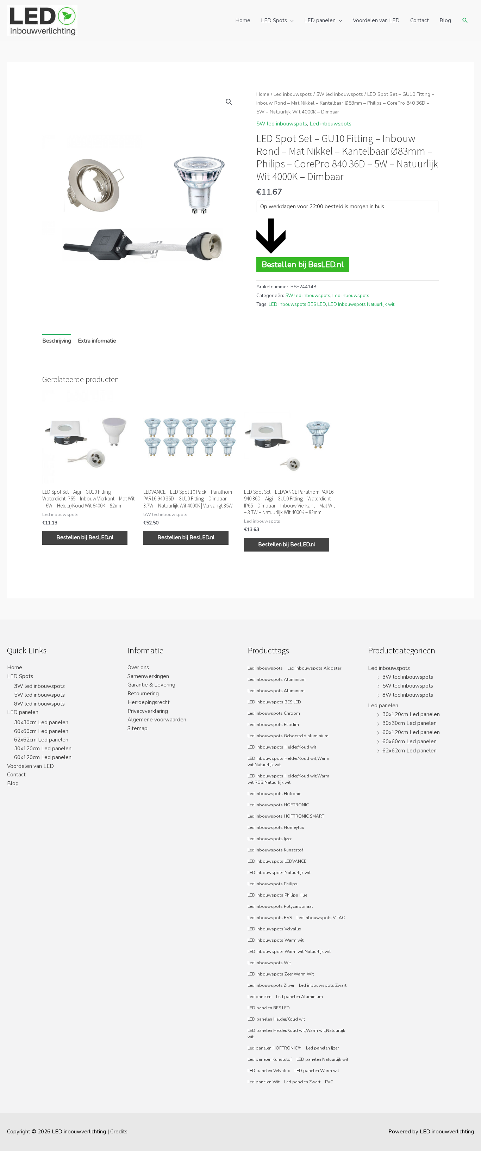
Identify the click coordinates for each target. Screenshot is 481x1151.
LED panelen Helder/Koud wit (276, 1019)
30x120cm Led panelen (42, 748)
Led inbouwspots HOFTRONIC (278, 805)
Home (242, 20)
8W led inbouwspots (39, 703)
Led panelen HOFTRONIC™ (274, 1048)
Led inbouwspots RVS (270, 918)
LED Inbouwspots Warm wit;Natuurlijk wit (289, 951)
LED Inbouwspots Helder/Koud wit (282, 747)
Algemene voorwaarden (156, 719)
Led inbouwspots (293, 94)
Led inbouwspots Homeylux (276, 827)
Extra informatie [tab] (97, 340)
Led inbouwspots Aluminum (276, 691)
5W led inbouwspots (339, 94)
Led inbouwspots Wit (269, 963)
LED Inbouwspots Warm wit (276, 940)
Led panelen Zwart (302, 1082)
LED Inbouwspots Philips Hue (277, 895)
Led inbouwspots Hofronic (274, 793)
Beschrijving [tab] (56, 340)
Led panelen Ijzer (322, 1048)
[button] (229, 102)
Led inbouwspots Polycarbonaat (280, 906)
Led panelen (259, 996)
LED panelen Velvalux (269, 1070)
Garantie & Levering (151, 684)
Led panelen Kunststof (270, 1059)
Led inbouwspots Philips (273, 884)
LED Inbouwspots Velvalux (274, 929)
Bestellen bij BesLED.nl (303, 264)
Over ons (138, 667)
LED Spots (274, 20)
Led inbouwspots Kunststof (275, 850)
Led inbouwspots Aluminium (277, 679)
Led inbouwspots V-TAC (320, 918)
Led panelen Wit (264, 1082)
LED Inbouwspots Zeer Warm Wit (281, 974)
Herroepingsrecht (148, 702)
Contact (419, 20)
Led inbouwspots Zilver (271, 985)
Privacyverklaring (147, 711)
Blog (445, 20)
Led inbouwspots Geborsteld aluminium (288, 736)
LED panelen (320, 20)
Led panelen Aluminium (299, 996)
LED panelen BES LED (269, 1008)
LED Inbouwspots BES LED (297, 304)
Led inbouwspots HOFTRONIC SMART (286, 816)
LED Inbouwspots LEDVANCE (277, 861)
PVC (329, 1082)
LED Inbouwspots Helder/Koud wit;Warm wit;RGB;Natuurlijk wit (288, 779)
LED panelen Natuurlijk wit (322, 1059)
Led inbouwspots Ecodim (273, 724)
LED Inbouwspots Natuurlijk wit (361, 304)
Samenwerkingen (148, 676)
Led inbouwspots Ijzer (270, 839)
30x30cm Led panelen (41, 722)
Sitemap (137, 728)
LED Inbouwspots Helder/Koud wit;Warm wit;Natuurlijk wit (288, 762)
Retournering (143, 693)
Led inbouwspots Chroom (274, 713)
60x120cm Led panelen (42, 757)
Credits (118, 1131)
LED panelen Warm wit (316, 1070)
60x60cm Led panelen (41, 731)
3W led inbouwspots (39, 686)
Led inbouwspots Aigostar (314, 668)
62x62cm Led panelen (41, 739)
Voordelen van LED (376, 20)
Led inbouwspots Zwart (322, 985)
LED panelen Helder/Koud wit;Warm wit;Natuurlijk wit (296, 1034)
